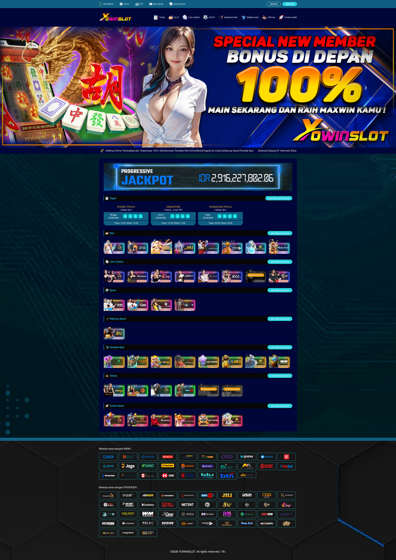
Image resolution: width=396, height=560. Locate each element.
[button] (29, 86)
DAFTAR (290, 4)
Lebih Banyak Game (280, 233)
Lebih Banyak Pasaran (279, 198)
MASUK (274, 4)
